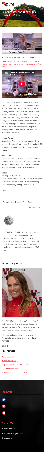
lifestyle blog (26, 61)
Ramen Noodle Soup (9, 361)
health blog (11, 61)
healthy (18, 61)
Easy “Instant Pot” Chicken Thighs (15, 364)
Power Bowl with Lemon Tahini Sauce (18, 202)
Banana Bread (7, 357)
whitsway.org (8, 438)
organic (4, 64)
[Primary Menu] (40, 4)
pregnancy (20, 64)
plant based (12, 64)
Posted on (17, 57)
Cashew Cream (35, 207)
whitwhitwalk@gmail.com (13, 433)
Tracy (6, 57)
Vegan (27, 64)
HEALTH (38, 57)
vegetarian (34, 64)
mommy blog (36, 61)
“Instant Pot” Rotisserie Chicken (14, 372)
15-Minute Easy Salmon (11, 368)
